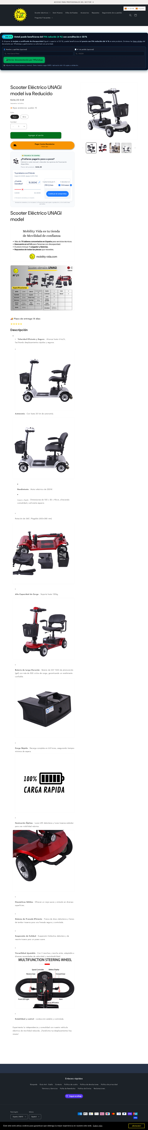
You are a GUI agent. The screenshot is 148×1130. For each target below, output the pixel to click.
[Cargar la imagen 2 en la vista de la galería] (103, 148)
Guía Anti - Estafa (46, 1084)
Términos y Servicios (50, 1088)
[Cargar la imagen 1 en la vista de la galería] (91, 148)
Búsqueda (33, 1084)
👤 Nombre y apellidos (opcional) (15, 49)
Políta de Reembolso (67, 1088)
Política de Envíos (84, 1088)
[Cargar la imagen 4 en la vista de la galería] (126, 148)
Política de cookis (71, 1084)
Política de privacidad (109, 1084)
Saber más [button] (97, 1126)
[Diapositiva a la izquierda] (82, 147)
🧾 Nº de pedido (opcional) (84, 49)
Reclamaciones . (100, 1088)
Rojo (15, 117)
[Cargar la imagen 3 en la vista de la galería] (114, 148)
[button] (42, 12)
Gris (24, 117)
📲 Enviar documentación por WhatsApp (24, 60)
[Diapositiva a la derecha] (135, 147)
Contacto (58, 1084)
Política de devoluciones (89, 1084)
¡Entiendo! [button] (136, 1126)
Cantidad (13, 122)
